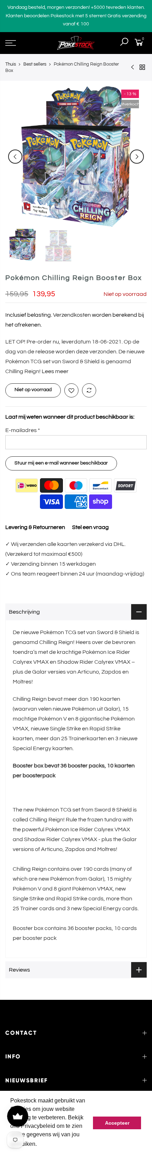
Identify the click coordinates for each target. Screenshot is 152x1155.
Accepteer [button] (117, 1123)
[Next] (137, 157)
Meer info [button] (51, 1144)
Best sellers (34, 64)
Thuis (10, 64)
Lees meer (55, 371)
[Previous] (15, 157)
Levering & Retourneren (35, 527)
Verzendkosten (72, 315)
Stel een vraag (90, 527)
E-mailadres (22, 430)
